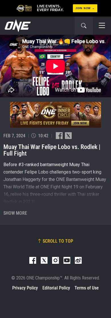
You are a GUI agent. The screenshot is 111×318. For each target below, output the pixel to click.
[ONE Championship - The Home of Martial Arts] (17, 26)
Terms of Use (87, 288)
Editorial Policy (56, 288)
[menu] (102, 25)
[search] (84, 26)
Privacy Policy (25, 288)
